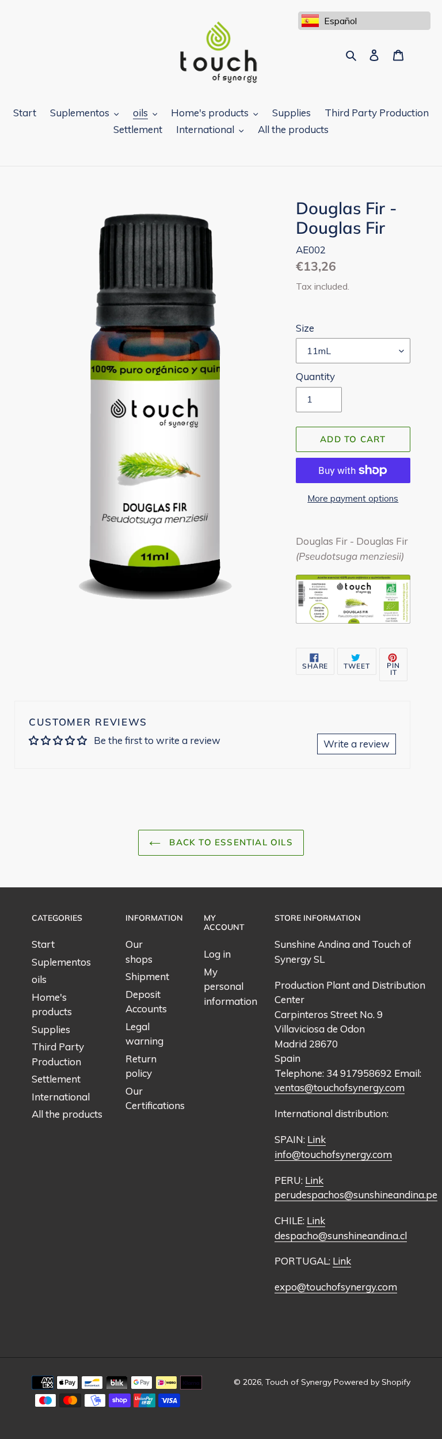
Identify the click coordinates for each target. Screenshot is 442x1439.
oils (39, 979)
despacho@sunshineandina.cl (341, 1235)
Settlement (56, 1079)
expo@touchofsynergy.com (336, 1287)
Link (316, 1139)
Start (43, 944)
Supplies (51, 1029)
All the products (67, 1114)
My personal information (230, 986)
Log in (217, 954)
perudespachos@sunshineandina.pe (356, 1195)
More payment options (352, 498)
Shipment (147, 976)
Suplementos (61, 962)
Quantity (315, 376)
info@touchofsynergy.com (333, 1154)
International (61, 1097)
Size (305, 328)
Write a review (356, 744)
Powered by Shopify (372, 1382)
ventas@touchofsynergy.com (340, 1087)
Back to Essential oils (229, 842)
